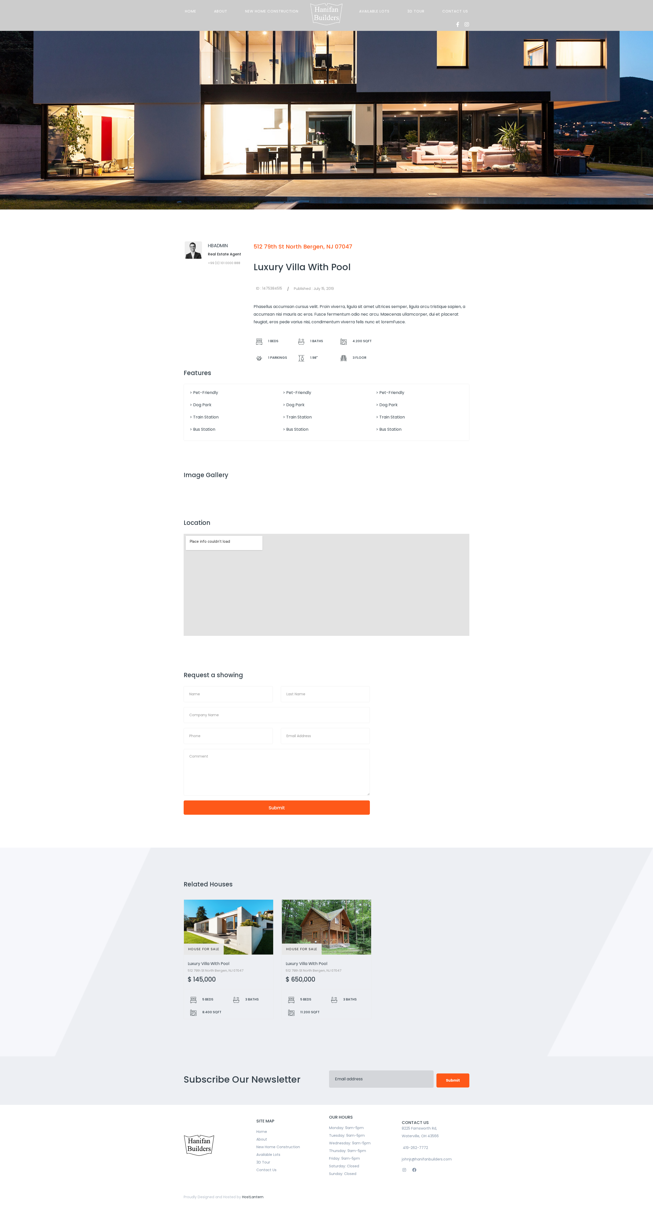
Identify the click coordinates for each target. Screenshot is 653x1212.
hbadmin (218, 245)
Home (190, 11)
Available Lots (374, 11)
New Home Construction (271, 11)
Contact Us (455, 11)
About (220, 11)
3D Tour (415, 11)
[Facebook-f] (457, 24)
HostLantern (252, 1196)
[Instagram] (466, 24)
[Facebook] (414, 1169)
